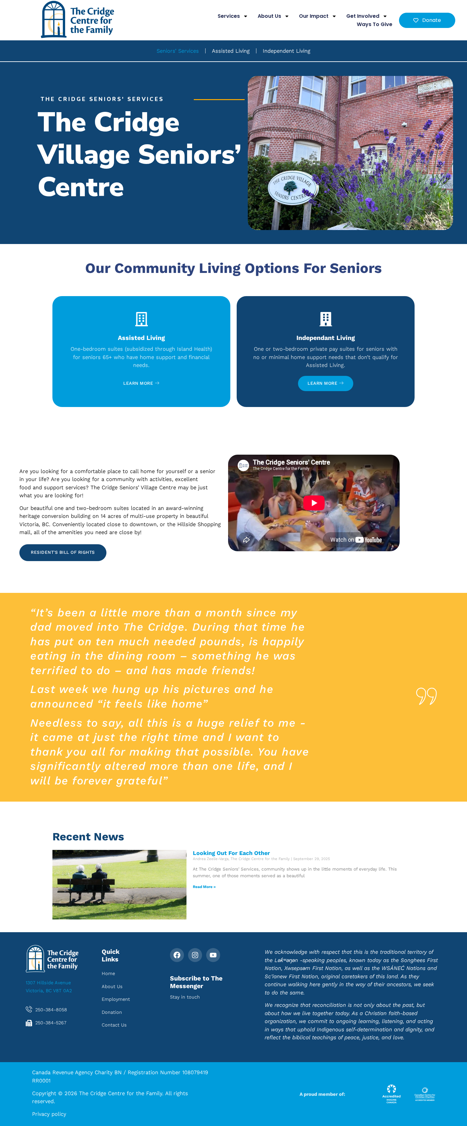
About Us (269, 16)
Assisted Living (231, 51)
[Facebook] (177, 955)
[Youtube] (213, 955)
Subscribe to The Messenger (196, 982)
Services (229, 16)
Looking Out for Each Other (231, 853)
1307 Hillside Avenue (48, 983)
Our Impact (313, 16)
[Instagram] (195, 955)
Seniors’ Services (178, 51)
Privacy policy (49, 1114)
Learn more (138, 383)
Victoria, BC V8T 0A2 (49, 991)
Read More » (204, 887)
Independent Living (286, 51)
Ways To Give (374, 24)
